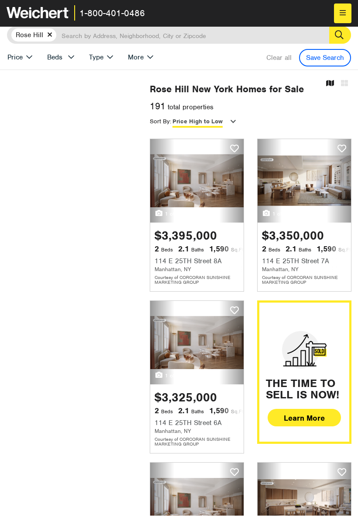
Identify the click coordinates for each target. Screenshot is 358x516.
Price (15, 57)
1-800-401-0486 (112, 13)
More (136, 57)
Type (96, 57)
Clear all (279, 57)
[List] (344, 83)
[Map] (330, 83)
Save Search (325, 57)
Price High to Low (197, 121)
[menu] (342, 13)
